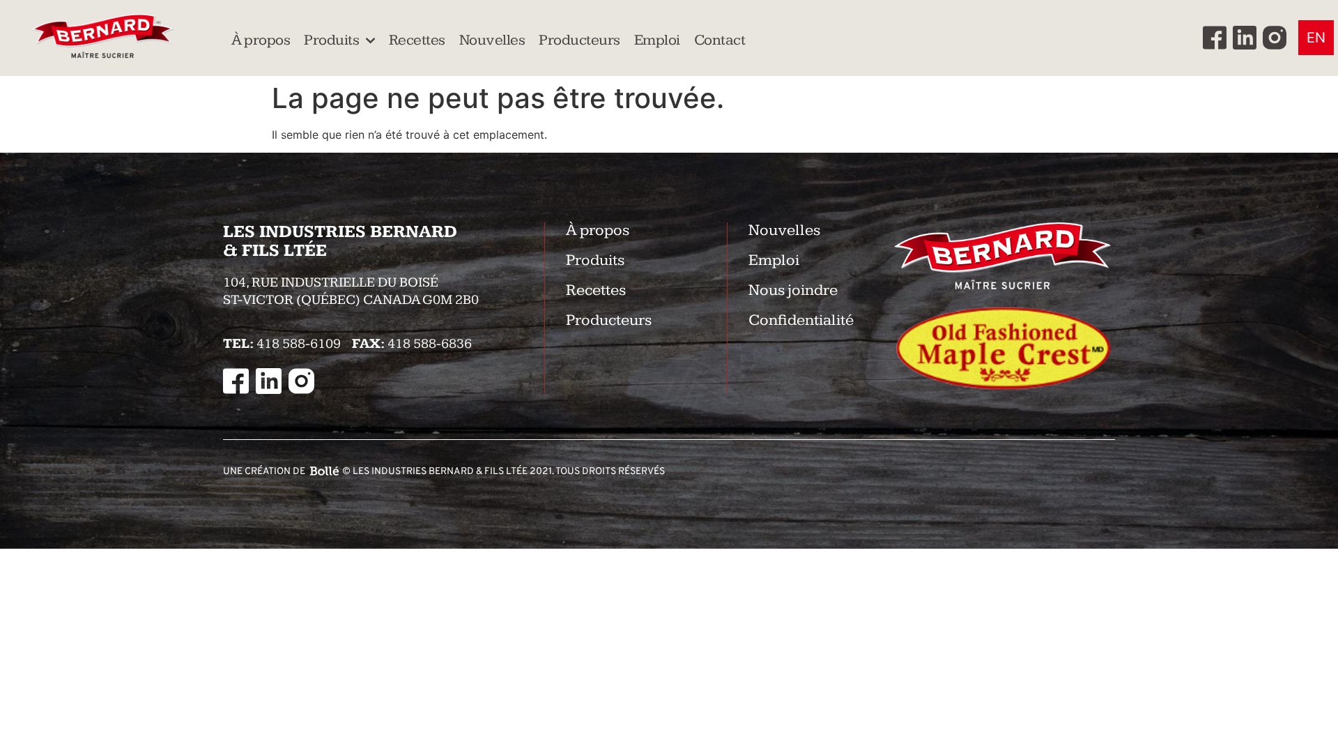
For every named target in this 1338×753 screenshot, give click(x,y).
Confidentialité (801, 320)
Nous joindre (793, 290)
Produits (331, 40)
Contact (720, 40)
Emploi (657, 40)
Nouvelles (492, 40)
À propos (260, 40)
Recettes (417, 40)
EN (1316, 37)
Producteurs (579, 40)
